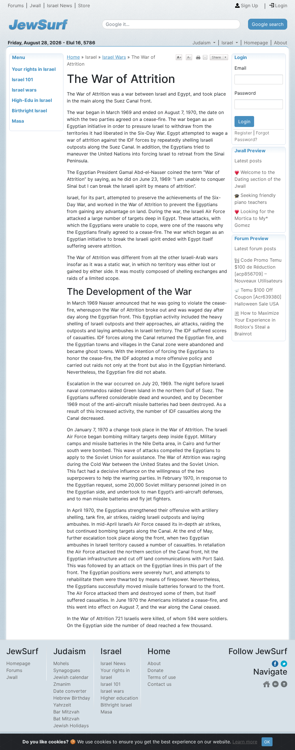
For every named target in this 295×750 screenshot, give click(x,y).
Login (241, 57)
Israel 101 (110, 684)
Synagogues (66, 670)
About (280, 42)
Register (243, 133)
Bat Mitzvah (66, 718)
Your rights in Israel (115, 673)
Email (240, 68)
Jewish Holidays (71, 725)
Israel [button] (228, 42)
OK (267, 741)
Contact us (159, 684)
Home (73, 57)
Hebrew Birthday (71, 698)
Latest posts (248, 161)
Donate (155, 670)
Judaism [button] (202, 42)
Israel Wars (114, 57)
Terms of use (162, 677)
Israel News (59, 5)
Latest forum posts (255, 248)
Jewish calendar (70, 677)
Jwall (35, 5)
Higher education (119, 698)
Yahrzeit (62, 705)
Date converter (69, 691)
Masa (106, 712)
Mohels (61, 663)
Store (84, 5)
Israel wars (112, 691)
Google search (267, 24)
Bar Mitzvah (66, 712)
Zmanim (62, 684)
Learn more (244, 742)
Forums (16, 5)
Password (245, 93)
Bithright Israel (116, 705)
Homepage (256, 42)
